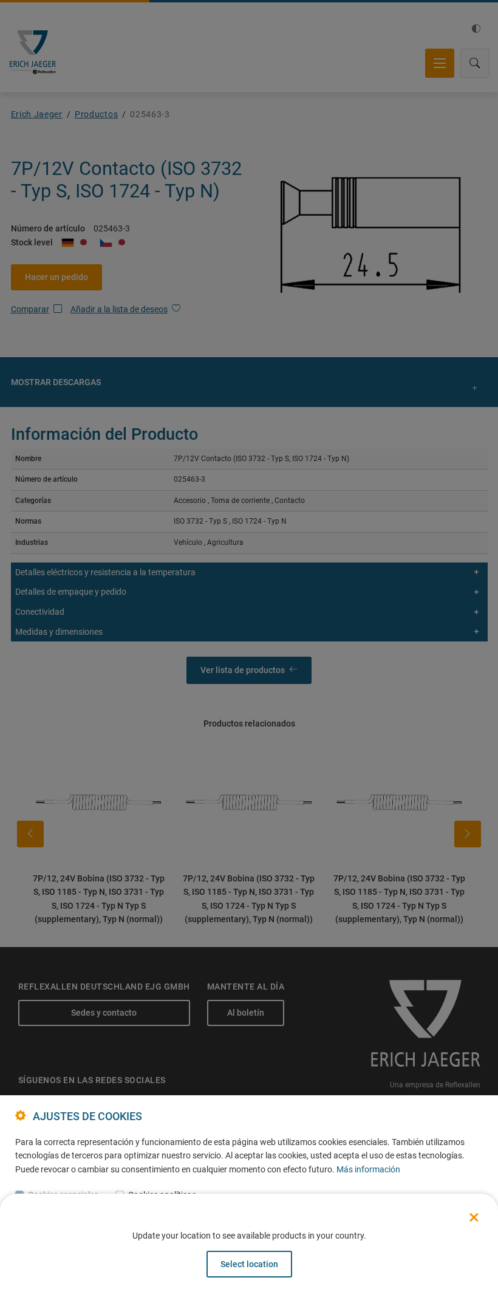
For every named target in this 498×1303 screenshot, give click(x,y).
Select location (249, 1264)
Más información (368, 1169)
